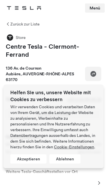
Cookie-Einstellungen (74, 147)
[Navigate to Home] (24, 8)
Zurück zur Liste (25, 24)
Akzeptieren (28, 159)
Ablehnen (65, 159)
